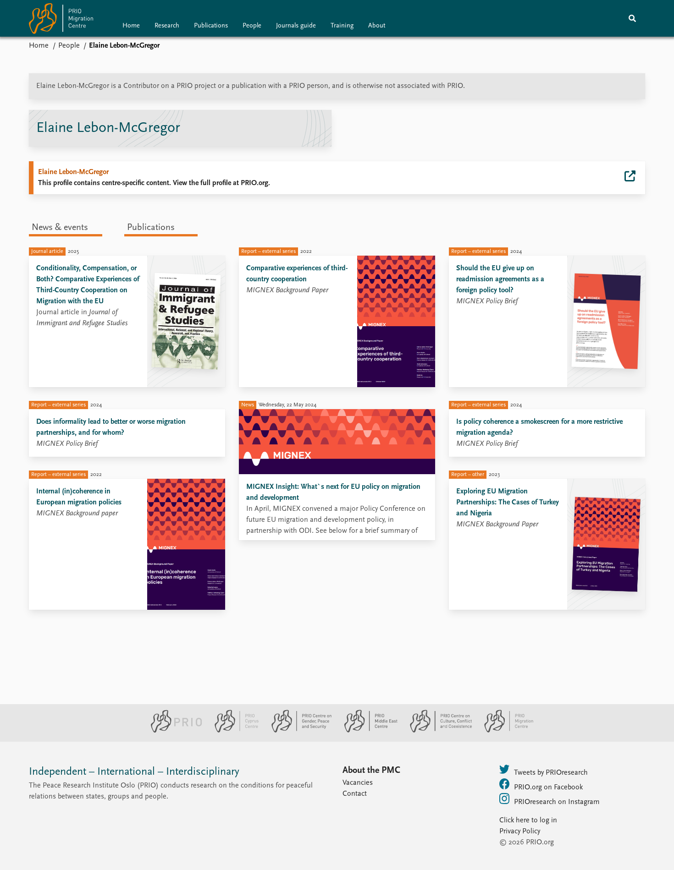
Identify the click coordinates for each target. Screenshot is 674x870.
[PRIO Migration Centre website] (504, 730)
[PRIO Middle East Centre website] (367, 730)
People (252, 25)
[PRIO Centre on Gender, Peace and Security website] (297, 730)
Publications (211, 25)
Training (342, 25)
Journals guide (296, 25)
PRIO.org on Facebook (548, 787)
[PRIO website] (172, 730)
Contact (355, 794)
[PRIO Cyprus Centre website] (232, 730)
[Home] (61, 20)
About (376, 25)
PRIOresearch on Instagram (557, 802)
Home (131, 25)
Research (167, 25)
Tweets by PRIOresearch (551, 773)
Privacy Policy (519, 831)
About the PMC (371, 770)
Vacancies (358, 783)
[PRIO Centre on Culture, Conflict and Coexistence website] (437, 730)
